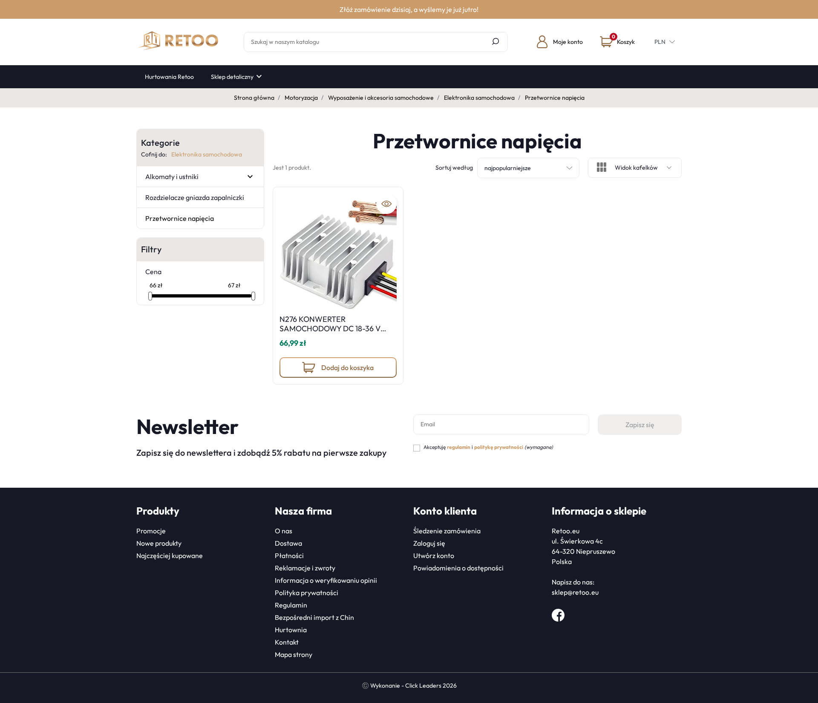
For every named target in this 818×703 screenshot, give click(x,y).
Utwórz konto (433, 555)
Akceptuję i (488, 447)
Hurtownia (291, 629)
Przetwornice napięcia (179, 218)
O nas (283, 531)
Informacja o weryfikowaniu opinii (326, 580)
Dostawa (288, 543)
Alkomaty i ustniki (172, 176)
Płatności (289, 555)
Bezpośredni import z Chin (314, 617)
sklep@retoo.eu (575, 592)
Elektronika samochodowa (479, 97)
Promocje (151, 531)
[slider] (150, 296)
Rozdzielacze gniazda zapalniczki (194, 197)
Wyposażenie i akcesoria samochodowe (381, 97)
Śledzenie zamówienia (447, 531)
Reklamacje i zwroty (305, 568)
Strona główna (254, 97)
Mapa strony (293, 654)
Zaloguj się (429, 543)
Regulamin (291, 605)
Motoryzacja (301, 97)
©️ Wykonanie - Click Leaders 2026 (409, 685)
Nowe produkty (158, 543)
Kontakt (287, 642)
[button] (617, 41)
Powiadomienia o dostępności (458, 568)
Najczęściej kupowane (169, 555)
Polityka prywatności (306, 592)
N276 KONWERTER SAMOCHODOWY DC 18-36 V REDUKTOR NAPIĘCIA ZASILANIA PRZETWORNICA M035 (337, 333)
